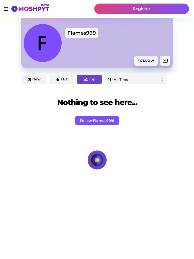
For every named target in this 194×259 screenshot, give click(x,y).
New (36, 79)
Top (92, 79)
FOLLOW (146, 60)
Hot (64, 79)
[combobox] (135, 79)
